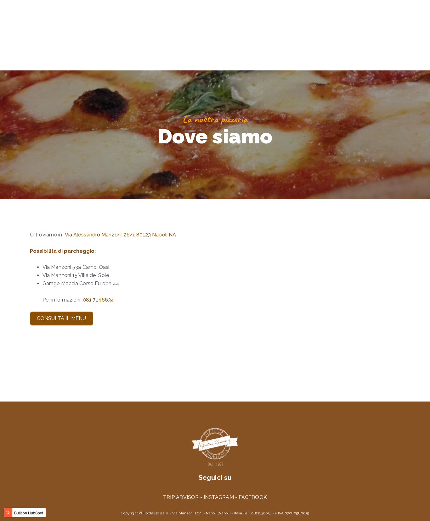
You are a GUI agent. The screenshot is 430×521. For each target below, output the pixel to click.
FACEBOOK (253, 497)
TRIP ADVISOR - (183, 497)
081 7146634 (98, 300)
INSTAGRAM (219, 497)
